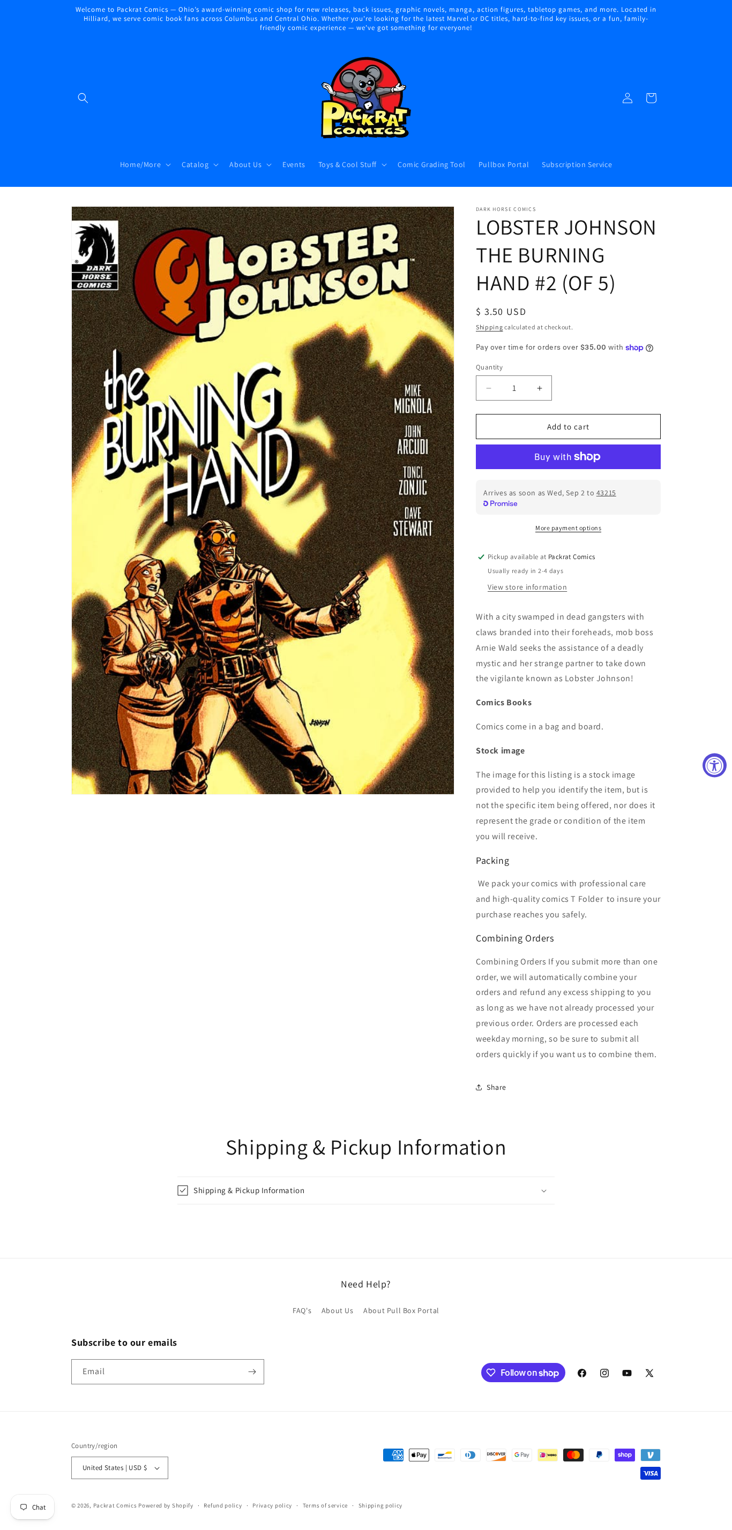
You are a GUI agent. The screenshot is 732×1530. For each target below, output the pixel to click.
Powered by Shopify (165, 1505)
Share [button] (496, 1087)
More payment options (568, 528)
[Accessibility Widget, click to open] (715, 765)
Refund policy (223, 1505)
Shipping (489, 327)
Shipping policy (380, 1505)
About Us (338, 1310)
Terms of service (325, 1505)
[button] (83, 98)
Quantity (489, 367)
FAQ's (302, 1310)
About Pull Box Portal (401, 1310)
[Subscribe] (252, 1371)
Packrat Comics (115, 1505)
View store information (527, 587)
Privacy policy (272, 1505)
